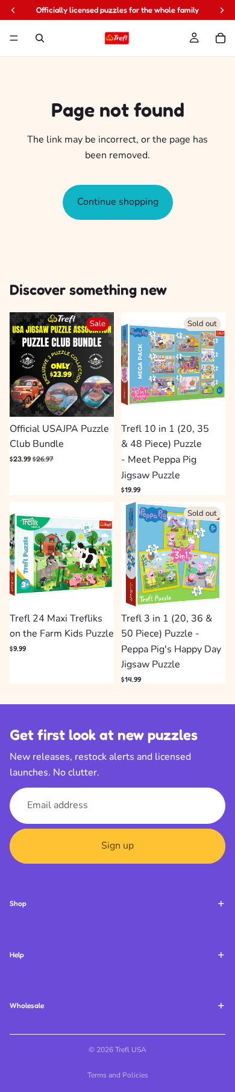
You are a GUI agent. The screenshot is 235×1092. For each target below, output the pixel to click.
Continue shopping (117, 201)
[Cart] (220, 38)
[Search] (40, 38)
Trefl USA (130, 1050)
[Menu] (14, 38)
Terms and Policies (117, 1075)
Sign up (117, 845)
